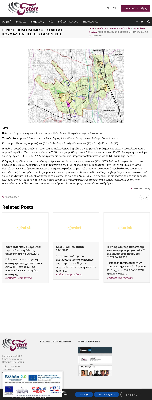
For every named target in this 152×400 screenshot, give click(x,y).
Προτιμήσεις (131, 394)
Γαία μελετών (12, 196)
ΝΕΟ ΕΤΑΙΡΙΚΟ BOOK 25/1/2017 (70, 248)
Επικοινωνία (90, 21)
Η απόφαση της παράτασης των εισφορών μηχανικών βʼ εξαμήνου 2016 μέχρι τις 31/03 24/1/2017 (126, 252)
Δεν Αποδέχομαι (107, 394)
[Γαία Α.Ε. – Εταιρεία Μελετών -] (23, 8)
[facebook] (142, 197)
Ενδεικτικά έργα (68, 21)
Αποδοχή (83, 394)
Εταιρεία (21, 21)
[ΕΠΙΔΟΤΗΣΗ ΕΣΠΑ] (32, 384)
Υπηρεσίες (37, 21)
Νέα (50, 21)
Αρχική (6, 21)
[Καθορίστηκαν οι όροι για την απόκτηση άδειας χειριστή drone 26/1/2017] (25, 227)
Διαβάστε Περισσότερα (18, 278)
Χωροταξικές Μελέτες (141, 188)
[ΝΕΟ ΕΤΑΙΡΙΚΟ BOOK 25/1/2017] (76, 227)
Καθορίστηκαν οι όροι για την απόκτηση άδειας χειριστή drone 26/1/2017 (23, 250)
